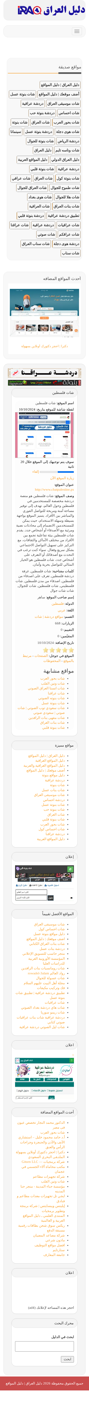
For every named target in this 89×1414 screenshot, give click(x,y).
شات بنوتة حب (54, 809)
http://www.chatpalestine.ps (54, 489)
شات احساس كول (52, 829)
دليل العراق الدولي (65, 159)
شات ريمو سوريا (53, 1012)
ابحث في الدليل (62, 1337)
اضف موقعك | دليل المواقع (45, 939)
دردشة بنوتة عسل (38, 132)
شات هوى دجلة (67, 132)
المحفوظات (51, 661)
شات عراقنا (20, 225)
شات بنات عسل (53, 790)
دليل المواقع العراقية (50, 760)
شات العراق (40, 122)
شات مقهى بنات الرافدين (47, 718)
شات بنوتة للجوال (40, 141)
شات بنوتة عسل (22, 94)
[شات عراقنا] (44, 372)
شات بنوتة (19, 122)
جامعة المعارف (54, 1255)
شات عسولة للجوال (50, 978)
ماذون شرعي (55, 1240)
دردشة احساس (54, 800)
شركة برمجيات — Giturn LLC (43, 1162)
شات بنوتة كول (68, 178)
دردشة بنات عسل (52, 949)
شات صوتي (46, 234)
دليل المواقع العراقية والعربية (44, 765)
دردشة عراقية (32, 103)
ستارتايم (59, 1250)
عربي (61, 610)
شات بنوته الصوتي (51, 698)
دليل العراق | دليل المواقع (60, 85)
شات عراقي (21, 178)
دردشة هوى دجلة (66, 244)
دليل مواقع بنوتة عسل (49, 934)
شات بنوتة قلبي (42, 169)
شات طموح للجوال (65, 188)
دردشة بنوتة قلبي (31, 216)
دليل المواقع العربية (32, 159)
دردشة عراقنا (55, 834)
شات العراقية (39, 206)
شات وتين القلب (53, 683)
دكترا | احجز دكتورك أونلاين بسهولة (40, 1152)
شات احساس (69, 113)
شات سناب (70, 253)
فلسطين (58, 603)
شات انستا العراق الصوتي (46, 688)
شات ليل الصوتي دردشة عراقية (42, 1027)
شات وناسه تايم (67, 150)
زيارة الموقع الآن (62, 478)
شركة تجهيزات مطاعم (49, 1176)
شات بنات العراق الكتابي (47, 944)
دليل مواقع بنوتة (53, 775)
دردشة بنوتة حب (42, 113)
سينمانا (15, 132)
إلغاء (35, 471)
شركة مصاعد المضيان (49, 1235)
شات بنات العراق (66, 206)
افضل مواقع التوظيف (49, 1245)
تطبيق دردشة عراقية (63, 216)
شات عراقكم (69, 234)
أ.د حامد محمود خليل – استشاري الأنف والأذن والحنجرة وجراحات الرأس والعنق (41, 1142)
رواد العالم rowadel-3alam (46, 973)
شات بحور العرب (66, 122)
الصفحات (41, 656)
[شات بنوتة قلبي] (44, 382)
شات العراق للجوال (32, 188)
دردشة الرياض (68, 141)
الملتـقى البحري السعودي (46, 1157)
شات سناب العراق (36, 244)
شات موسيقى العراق (63, 103)
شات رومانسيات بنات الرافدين (43, 968)
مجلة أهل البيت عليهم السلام (44, 983)
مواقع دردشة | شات (49, 616)
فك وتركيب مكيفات (51, 988)
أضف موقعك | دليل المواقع (59, 94)
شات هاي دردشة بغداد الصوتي (43, 1007)
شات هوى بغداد (40, 197)
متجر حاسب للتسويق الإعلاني (43, 953)
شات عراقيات (68, 225)
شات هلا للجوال (67, 197)
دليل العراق (42, 150)
